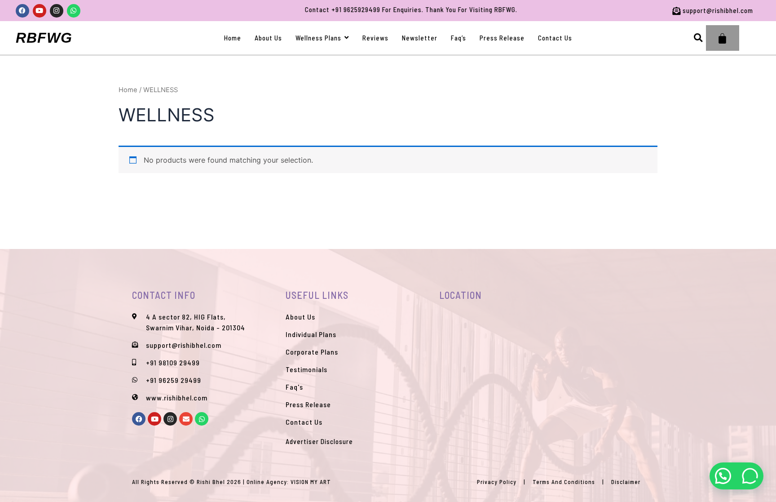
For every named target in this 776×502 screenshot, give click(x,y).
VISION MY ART (311, 481)
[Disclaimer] (626, 482)
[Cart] (722, 38)
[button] (698, 38)
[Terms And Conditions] (563, 482)
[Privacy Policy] (497, 482)
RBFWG (44, 38)
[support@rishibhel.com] (662, 10)
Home (128, 90)
